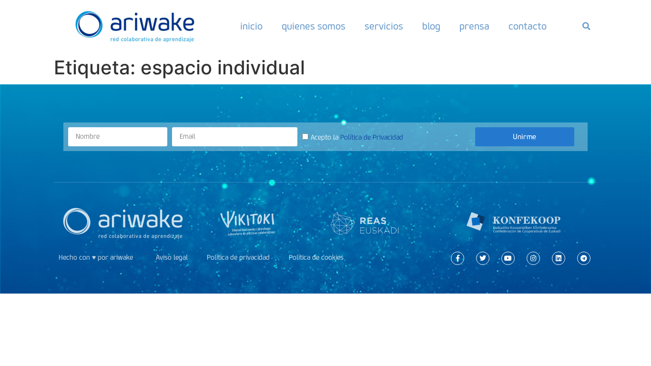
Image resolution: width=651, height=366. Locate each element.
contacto (528, 26)
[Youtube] (508, 258)
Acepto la (357, 137)
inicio (251, 26)
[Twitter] (482, 258)
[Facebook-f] (457, 258)
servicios (384, 26)
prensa (474, 26)
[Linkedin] (558, 258)
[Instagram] (533, 258)
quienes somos (314, 26)
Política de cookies (316, 258)
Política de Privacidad (371, 137)
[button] (586, 26)
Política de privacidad (238, 258)
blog (431, 26)
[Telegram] (583, 258)
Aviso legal (172, 258)
